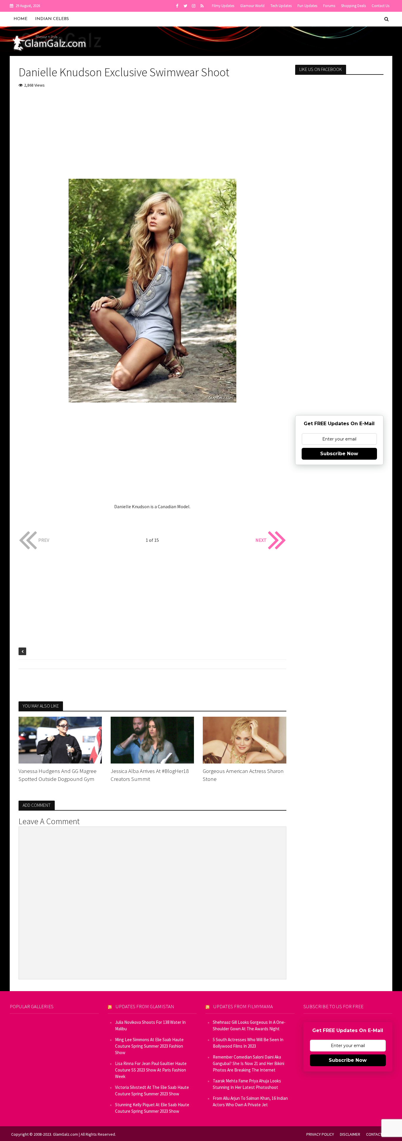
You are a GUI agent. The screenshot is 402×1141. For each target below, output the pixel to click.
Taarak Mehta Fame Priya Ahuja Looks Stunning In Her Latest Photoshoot (247, 1084)
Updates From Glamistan (145, 1006)
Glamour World (252, 5)
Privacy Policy (320, 1134)
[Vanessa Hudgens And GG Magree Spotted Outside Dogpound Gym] (60, 739)
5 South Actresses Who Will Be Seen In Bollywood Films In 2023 (248, 1043)
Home (20, 19)
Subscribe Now (339, 453)
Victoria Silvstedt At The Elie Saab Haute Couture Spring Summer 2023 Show (152, 1090)
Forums (329, 5)
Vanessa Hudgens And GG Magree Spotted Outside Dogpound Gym (58, 774)
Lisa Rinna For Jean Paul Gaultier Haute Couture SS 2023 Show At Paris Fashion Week (151, 1070)
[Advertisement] (152, 137)
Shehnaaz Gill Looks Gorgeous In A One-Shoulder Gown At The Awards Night (249, 1025)
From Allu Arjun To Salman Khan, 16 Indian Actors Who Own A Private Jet (250, 1101)
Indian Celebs (52, 19)
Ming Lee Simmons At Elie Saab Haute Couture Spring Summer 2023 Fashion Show (149, 1046)
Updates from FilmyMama (243, 1006)
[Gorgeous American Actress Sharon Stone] (244, 739)
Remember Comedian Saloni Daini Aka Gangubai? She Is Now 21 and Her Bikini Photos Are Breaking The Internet (248, 1063)
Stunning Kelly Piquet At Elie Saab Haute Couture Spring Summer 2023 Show (152, 1108)
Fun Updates (307, 5)
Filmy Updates (223, 5)
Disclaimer (350, 1134)
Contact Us (380, 5)
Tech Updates (281, 5)
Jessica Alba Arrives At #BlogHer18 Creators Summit (150, 774)
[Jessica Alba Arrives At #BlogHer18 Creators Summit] (152, 739)
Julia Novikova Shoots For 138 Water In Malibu (150, 1025)
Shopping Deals (353, 5)
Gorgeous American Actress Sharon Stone (243, 774)
